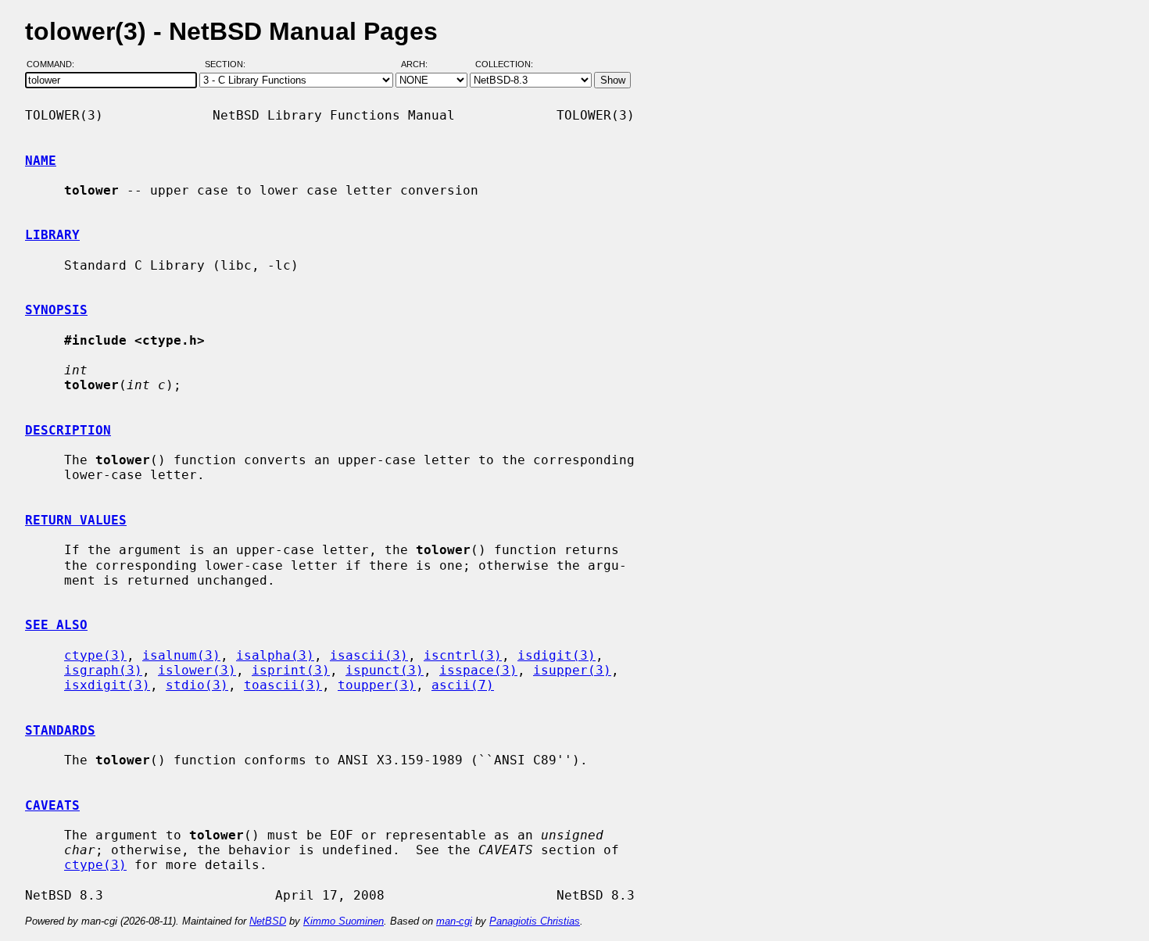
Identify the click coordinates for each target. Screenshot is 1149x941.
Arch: (421, 65)
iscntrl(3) (463, 655)
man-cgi (454, 921)
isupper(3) (572, 670)
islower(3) (197, 670)
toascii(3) (283, 685)
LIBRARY (52, 234)
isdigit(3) (556, 655)
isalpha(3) (275, 655)
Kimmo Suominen (343, 921)
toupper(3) (377, 685)
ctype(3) (95, 655)
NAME (40, 160)
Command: (55, 65)
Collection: (504, 65)
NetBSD (267, 921)
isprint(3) (291, 670)
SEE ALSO (56, 624)
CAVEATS (52, 805)
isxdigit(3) (107, 685)
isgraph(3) (103, 670)
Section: (228, 65)
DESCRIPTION (68, 430)
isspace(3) (478, 670)
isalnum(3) (181, 655)
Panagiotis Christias (534, 921)
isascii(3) (369, 655)
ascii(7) (462, 685)
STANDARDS (60, 730)
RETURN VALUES (76, 520)
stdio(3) (197, 685)
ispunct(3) (384, 670)
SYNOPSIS (56, 309)
